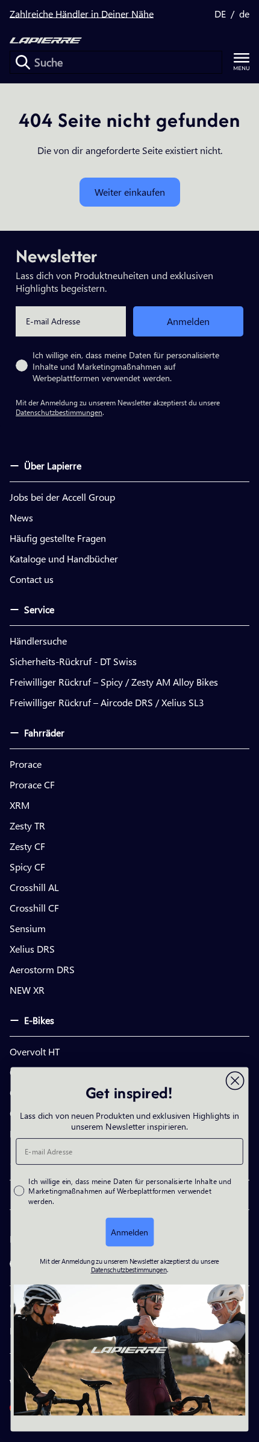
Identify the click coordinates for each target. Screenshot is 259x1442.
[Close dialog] (235, 1081)
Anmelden (188, 321)
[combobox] (116, 62)
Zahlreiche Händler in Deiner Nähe (82, 13)
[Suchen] (23, 62)
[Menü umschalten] (241, 62)
